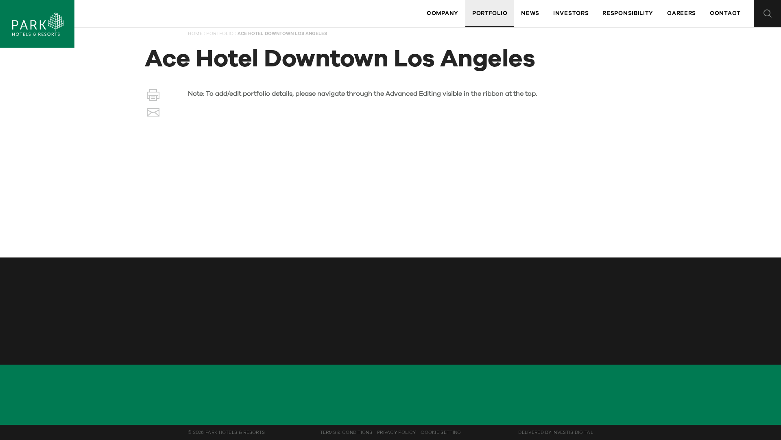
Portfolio (220, 33)
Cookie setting (441, 432)
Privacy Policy (396, 432)
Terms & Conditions (346, 432)
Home (195, 33)
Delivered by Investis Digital (555, 432)
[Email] (153, 114)
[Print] (153, 97)
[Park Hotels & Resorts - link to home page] (37, 24)
